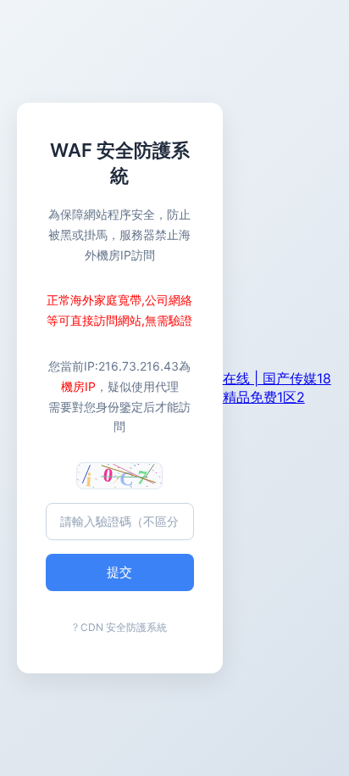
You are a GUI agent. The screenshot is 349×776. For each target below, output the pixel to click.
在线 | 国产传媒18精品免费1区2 (277, 387)
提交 (119, 572)
